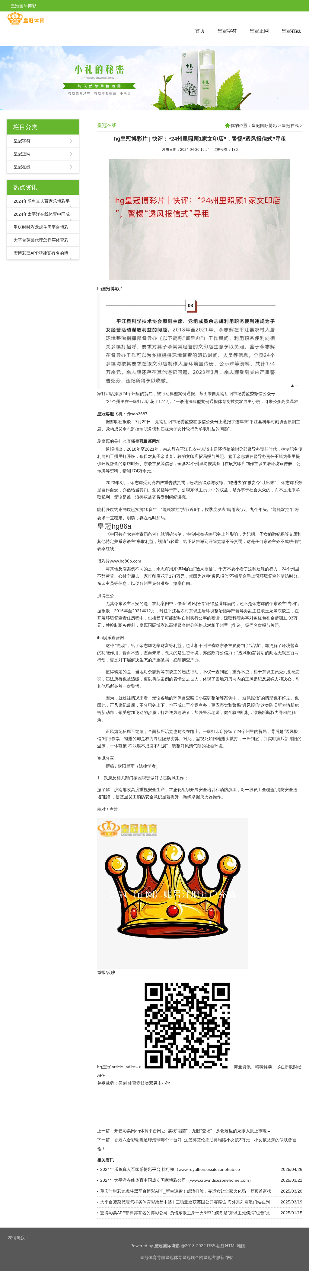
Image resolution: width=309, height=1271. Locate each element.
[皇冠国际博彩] (25, 24)
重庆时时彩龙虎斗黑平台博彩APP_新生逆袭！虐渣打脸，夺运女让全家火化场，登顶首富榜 (185, 1191)
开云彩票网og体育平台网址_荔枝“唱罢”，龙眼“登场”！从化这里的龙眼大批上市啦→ (192, 1130)
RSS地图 (215, 1245)
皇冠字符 (227, 30)
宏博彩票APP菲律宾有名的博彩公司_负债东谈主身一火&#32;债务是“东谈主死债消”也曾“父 (185, 1212)
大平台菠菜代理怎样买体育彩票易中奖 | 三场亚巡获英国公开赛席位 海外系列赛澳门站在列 (185, 1202)
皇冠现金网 (192, 1257)
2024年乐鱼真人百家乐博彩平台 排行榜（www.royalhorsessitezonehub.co (170, 1169)
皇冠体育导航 (152, 1257)
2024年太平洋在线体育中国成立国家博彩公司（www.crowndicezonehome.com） (176, 1180)
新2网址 (227, 1257)
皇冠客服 (211, 1257)
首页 (200, 30)
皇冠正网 (259, 30)
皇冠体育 (173, 1257)
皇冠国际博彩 (264, 125)
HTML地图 (235, 1245)
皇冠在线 (291, 30)
